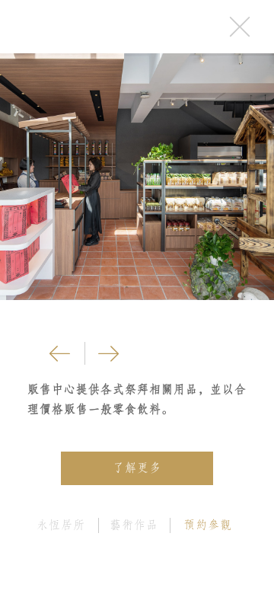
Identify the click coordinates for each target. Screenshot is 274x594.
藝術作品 (134, 525)
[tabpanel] (137, 176)
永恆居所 (61, 525)
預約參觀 (207, 525)
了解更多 (137, 467)
